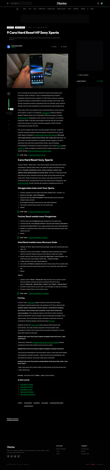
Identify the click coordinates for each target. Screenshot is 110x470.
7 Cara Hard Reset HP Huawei (38, 293)
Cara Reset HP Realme (27, 392)
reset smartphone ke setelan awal (39, 151)
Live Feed (100, 81)
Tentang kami (85, 449)
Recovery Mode (23, 183)
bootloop (21, 148)
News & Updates (61, 449)
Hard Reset (37, 403)
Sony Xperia (45, 403)
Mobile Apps (20, 27)
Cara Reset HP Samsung (27, 394)
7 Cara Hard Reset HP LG (36, 155)
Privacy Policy (85, 453)
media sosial (34, 325)
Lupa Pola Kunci (28, 406)
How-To (10, 27)
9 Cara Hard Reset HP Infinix (38, 237)
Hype (57, 453)
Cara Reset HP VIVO (26, 389)
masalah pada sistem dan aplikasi (45, 135)
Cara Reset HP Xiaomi (26, 384)
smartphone (46, 113)
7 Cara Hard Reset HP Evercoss (39, 211)
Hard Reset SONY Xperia (56, 403)
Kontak (83, 451)
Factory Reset (28, 403)
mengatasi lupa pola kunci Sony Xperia (45, 342)
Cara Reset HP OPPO (26, 387)
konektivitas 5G (23, 118)
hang (59, 146)
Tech (57, 451)
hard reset (31, 302)
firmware (52, 321)
